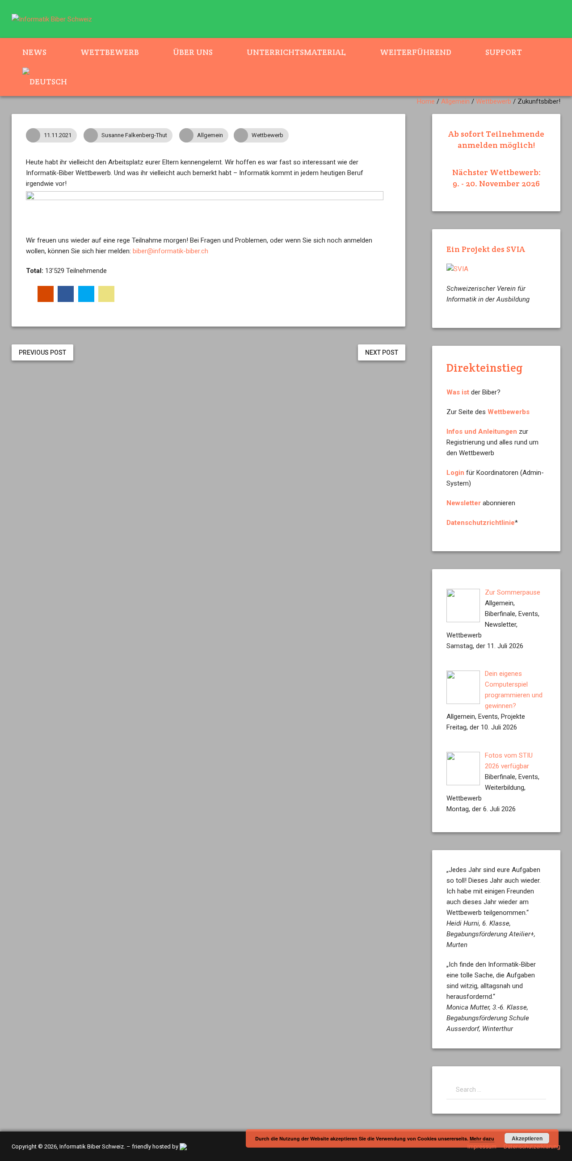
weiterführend (415, 52)
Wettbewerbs (509, 412)
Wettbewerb (109, 52)
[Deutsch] (50, 81)
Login (455, 473)
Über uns (193, 52)
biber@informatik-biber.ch (170, 251)
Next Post (381, 352)
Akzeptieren (527, 1138)
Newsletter (463, 503)
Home (426, 101)
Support (503, 52)
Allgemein (455, 101)
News (34, 52)
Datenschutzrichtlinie (480, 523)
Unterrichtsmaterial (296, 52)
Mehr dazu (482, 1138)
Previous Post (42, 352)
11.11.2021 (58, 135)
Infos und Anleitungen (481, 432)
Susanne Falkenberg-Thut (134, 135)
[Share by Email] (106, 294)
